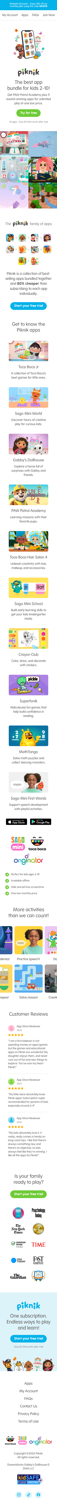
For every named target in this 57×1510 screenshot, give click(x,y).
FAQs (35, 15)
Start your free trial (28, 306)
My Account (10, 15)
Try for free (28, 113)
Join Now (49, 15)
